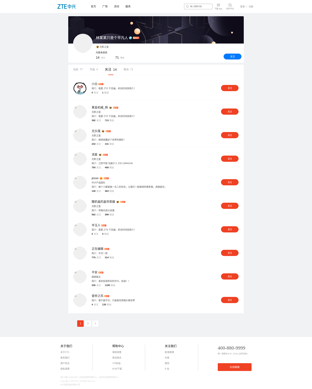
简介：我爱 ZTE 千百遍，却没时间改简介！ (114, 88)
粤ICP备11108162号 (68, 377)
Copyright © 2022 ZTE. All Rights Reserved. (77, 381)
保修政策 (116, 352)
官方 (93, 6)
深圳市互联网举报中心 (108, 377)
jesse (95, 178)
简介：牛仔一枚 (100, 253)
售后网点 (116, 358)
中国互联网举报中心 (88, 377)
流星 (95, 154)
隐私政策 (65, 369)
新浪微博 (169, 352)
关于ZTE (64, 352)
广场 (105, 6)
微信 (167, 363)
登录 (242, 6)
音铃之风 (97, 296)
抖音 (167, 358)
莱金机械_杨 (100, 107)
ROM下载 (117, 369)
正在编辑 (97, 248)
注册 (251, 6)
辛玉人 (96, 225)
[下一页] (95, 323)
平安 (95, 272)
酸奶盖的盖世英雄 (103, 201)
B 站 (167, 369)
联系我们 (65, 358)
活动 (116, 6)
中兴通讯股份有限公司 (70, 385)
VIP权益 (116, 363)
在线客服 (235, 367)
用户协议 (65, 363)
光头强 (96, 131)
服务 (128, 6)
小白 (95, 84)
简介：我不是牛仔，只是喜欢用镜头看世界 (113, 300)
